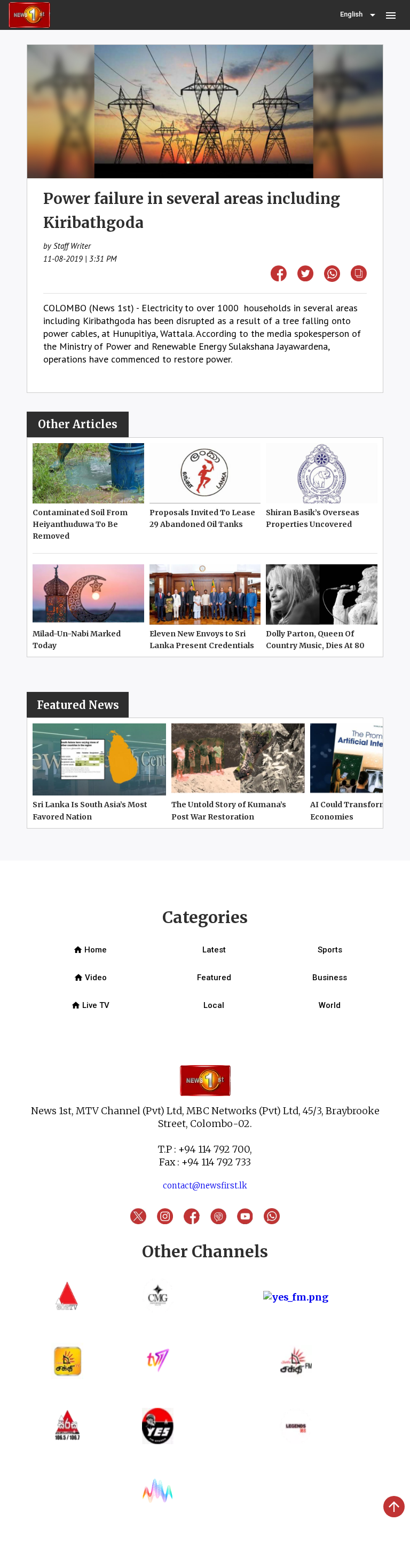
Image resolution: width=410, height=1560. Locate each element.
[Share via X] (305, 278)
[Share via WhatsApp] (332, 278)
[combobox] (358, 15)
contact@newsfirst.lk (205, 1185)
